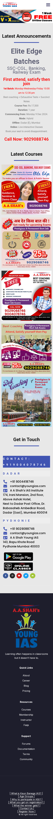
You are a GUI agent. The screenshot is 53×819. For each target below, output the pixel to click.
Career (26, 680)
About (26, 675)
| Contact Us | (26, 808)
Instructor (26, 719)
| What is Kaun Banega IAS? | (26, 793)
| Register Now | (26, 811)
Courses (26, 709)
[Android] (32, 575)
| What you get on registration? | (26, 802)
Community (26, 759)
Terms (26, 754)
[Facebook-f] (5, 575)
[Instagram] (12, 575)
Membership (26, 714)
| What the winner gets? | (26, 805)
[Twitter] (26, 575)
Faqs (26, 725)
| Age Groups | (26, 796)
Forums (26, 743)
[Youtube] (19, 575)
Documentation (26, 748)
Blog (26, 685)
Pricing (26, 690)
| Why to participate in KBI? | (26, 799)
